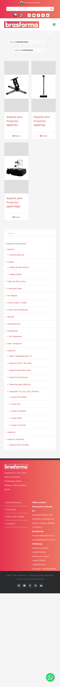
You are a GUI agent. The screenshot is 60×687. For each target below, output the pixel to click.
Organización (14, 324)
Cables (10, 262)
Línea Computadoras (17, 309)
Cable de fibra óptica (19, 267)
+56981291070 (38, 564)
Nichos (10, 317)
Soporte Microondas (19, 445)
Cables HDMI (15, 274)
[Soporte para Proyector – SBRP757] (16, 86)
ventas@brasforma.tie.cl (44, 539)
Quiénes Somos (13, 502)
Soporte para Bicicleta (20, 370)
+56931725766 (39, 552)
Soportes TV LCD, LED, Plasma (24, 391)
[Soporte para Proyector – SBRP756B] (16, 167)
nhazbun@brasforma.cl (43, 535)
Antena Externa (16, 255)
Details (17, 136)
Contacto (10, 523)
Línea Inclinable (18, 411)
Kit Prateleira (15, 336)
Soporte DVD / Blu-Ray (20, 363)
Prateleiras (12, 331)
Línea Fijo (15, 404)
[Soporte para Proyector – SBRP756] (44, 86)
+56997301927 (39, 560)
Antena (10, 249)
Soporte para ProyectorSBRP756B (14, 202)
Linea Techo (16, 418)
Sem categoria (14, 343)
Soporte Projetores (18, 377)
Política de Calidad (15, 516)
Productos (11, 509)
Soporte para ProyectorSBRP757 (14, 121)
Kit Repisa (12, 295)
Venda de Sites (38, 579)
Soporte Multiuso (15, 439)
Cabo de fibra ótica (16, 281)
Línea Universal (18, 425)
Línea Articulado (19, 397)
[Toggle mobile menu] (54, 24)
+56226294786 (49, 569)
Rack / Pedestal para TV (20, 356)
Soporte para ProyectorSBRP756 (42, 121)
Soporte (11, 350)
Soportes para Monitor (20, 384)
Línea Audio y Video (17, 302)
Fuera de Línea (14, 288)
